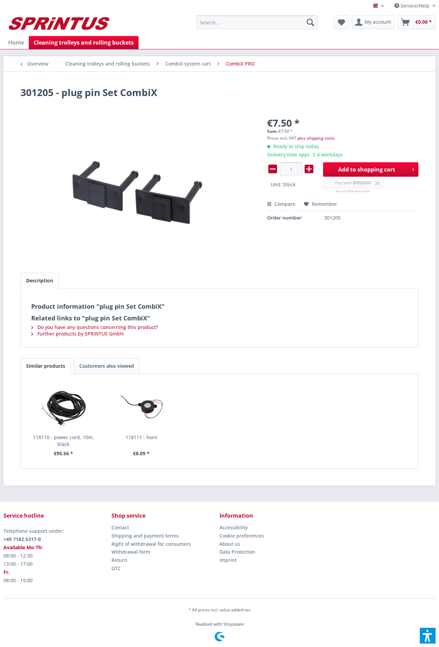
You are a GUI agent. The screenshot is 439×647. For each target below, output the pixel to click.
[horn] (142, 407)
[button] (428, 636)
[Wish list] (341, 22)
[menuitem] (412, 5)
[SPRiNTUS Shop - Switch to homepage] (58, 24)
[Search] (310, 22)
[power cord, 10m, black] (63, 407)
